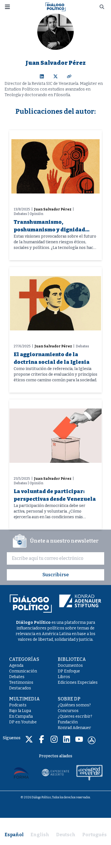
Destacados (20, 688)
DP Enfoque (69, 671)
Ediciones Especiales (78, 682)
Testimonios (21, 682)
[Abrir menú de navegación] (7, 7)
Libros (64, 676)
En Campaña (21, 716)
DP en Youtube (23, 722)
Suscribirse (55, 574)
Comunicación (23, 671)
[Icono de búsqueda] (101, 6)
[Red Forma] (21, 773)
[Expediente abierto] (55, 773)
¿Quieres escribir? (75, 716)
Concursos (68, 710)
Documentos (70, 665)
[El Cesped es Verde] (89, 773)
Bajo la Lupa (20, 710)
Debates (16, 676)
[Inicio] (55, 6)
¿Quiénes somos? (74, 705)
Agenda (16, 665)
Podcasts (17, 705)
